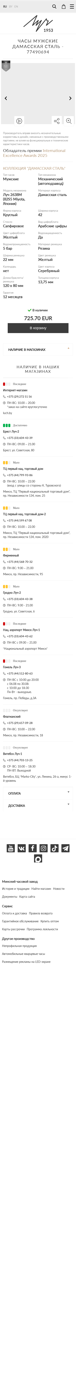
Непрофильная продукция (19, 946)
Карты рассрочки (13, 929)
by (10, 6)
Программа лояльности (42, 929)
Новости (58, 888)
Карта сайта (27, 896)
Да (40, 237)
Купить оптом (50, 921)
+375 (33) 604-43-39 (20, 437)
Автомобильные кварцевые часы (23, 953)
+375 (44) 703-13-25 (20, 760)
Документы (9, 896)
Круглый (10, 214)
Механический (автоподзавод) (50, 181)
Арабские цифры (52, 226)
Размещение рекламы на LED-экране (26, 961)
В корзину (38, 328)
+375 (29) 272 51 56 (19, 396)
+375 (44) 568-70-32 (20, 561)
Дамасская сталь (52, 194)
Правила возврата (40, 913)
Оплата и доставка (14, 913)
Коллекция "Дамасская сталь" (34, 168)
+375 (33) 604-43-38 (20, 599)
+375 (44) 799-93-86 (20, 475)
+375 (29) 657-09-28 (20, 723)
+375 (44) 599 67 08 (19, 520)
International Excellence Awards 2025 (34, 153)
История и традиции (15, 888)
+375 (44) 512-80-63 (20, 673)
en (16, 6)
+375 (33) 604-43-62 (20, 636)
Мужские (11, 179)
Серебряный (48, 270)
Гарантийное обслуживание (20, 921)
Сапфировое (13, 226)
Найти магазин (41, 888)
